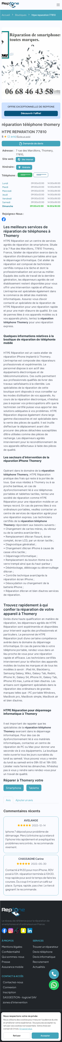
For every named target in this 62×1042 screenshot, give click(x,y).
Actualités (39, 966)
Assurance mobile (12, 966)
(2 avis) (11, 136)
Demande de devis (32, 143)
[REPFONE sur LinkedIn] (29, 930)
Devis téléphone (42, 951)
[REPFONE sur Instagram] (10, 930)
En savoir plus (25, 1028)
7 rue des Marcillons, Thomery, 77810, (34, 152)
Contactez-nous (13, 982)
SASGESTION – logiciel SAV (19, 997)
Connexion (9, 987)
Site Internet (27, 159)
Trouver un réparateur (45, 946)
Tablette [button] (34, 787)
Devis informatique (44, 956)
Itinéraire (26, 167)
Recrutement (41, 961)
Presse (6, 961)
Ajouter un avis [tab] (24, 800)
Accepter (45, 1035)
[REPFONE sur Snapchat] (23, 930)
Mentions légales (12, 946)
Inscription (9, 992)
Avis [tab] (8, 800)
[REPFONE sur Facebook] (4, 930)
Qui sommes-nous (13, 956)
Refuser (17, 1035)
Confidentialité (11, 951)
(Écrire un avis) (23, 136)
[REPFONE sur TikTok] (17, 930)
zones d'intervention (15, 1002)
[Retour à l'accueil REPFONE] (13, 913)
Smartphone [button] (13, 787)
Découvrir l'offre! (31, 113)
